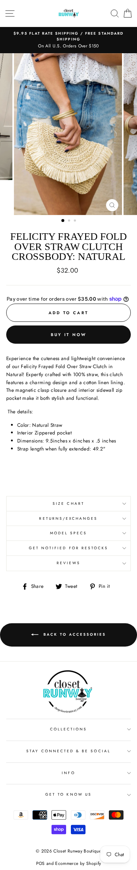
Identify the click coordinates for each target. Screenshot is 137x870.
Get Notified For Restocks (69, 548)
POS (40, 863)
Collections (68, 729)
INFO (68, 773)
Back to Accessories (73, 634)
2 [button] (70, 221)
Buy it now (69, 335)
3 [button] (75, 221)
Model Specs (68, 533)
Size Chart (68, 503)
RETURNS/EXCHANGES (68, 518)
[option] (68, 40)
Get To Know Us (68, 794)
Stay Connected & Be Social (68, 751)
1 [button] (63, 221)
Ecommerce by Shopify (78, 863)
